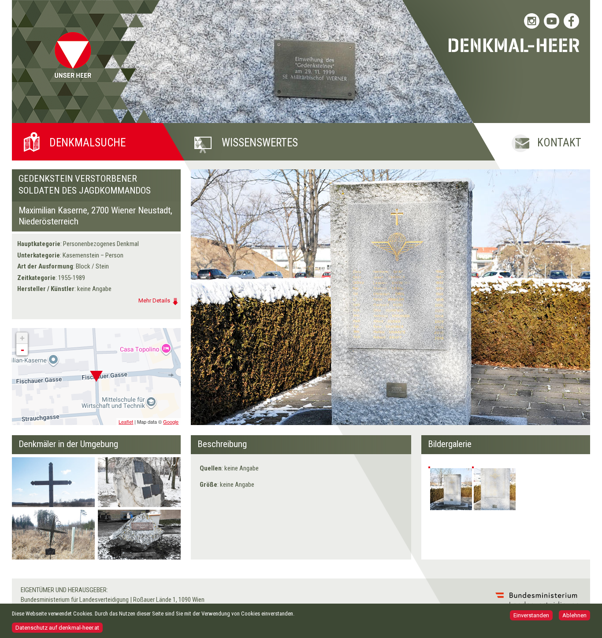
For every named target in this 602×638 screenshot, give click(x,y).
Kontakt (559, 142)
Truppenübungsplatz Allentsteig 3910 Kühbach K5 (53, 476)
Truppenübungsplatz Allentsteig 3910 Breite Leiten (50, 531)
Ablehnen (574, 615)
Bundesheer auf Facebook (571, 21)
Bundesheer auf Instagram (531, 21)
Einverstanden (531, 615)
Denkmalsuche (87, 142)
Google (170, 421)
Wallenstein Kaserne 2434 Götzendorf (136, 479)
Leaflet (126, 421)
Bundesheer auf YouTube (551, 21)
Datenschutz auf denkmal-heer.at (57, 627)
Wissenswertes (260, 142)
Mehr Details (154, 300)
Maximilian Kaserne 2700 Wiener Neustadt (142, 531)
